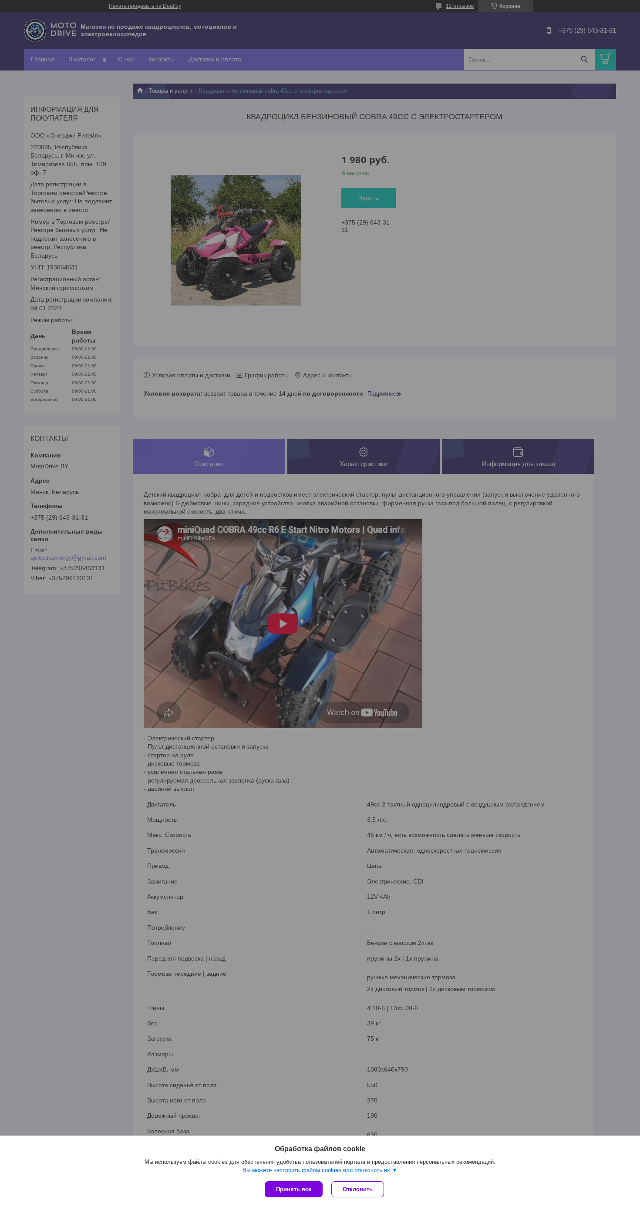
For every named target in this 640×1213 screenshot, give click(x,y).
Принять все (293, 1189)
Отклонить (358, 1189)
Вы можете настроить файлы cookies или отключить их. (317, 1170)
